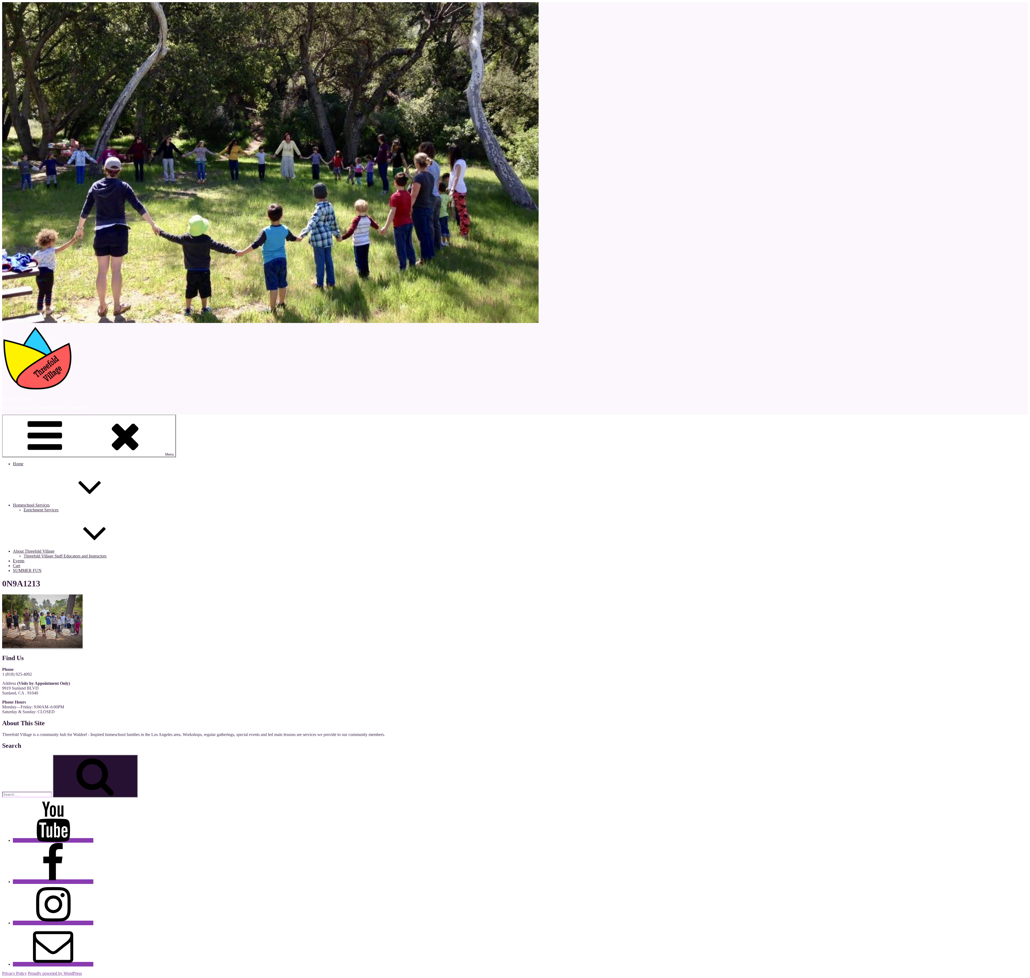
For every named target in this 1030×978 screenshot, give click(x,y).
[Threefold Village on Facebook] (53, 881)
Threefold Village (17, 398)
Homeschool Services (31, 505)
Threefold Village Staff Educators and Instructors (65, 556)
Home (18, 464)
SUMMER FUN (27, 570)
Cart (16, 565)
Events (18, 561)
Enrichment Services (41, 510)
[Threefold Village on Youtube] (53, 840)
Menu (169, 454)
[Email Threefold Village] (53, 964)
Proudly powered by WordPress (55, 973)
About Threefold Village (33, 551)
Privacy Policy (14, 973)
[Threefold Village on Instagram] (53, 923)
